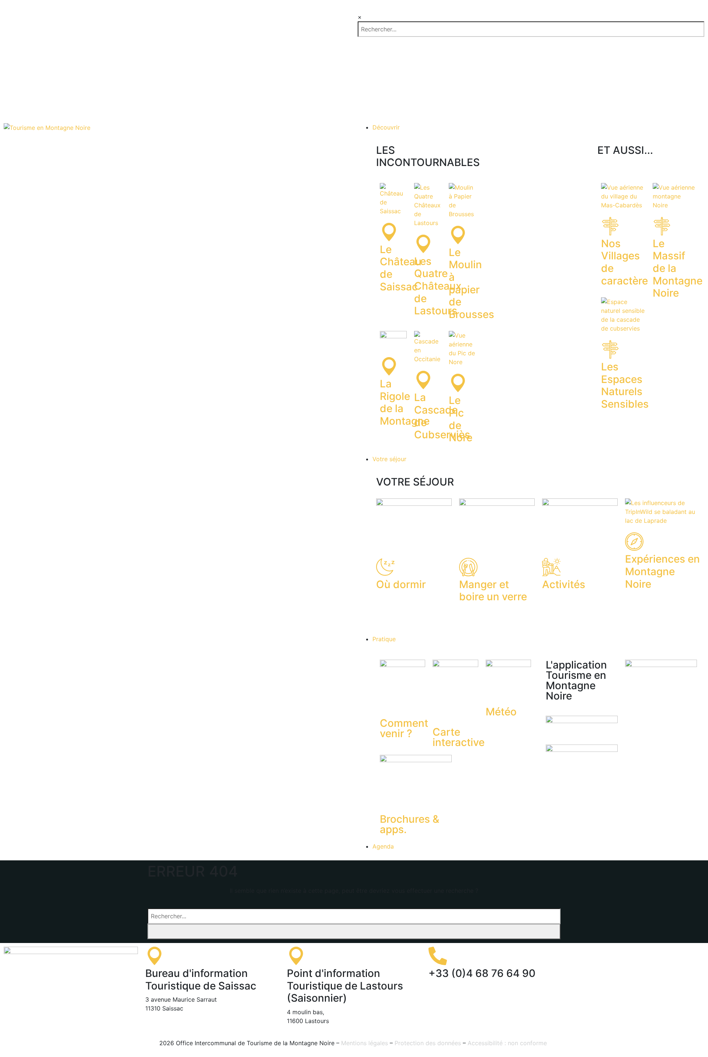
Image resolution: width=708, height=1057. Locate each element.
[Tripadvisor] (660, 956)
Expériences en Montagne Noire (662, 571)
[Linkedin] (640, 956)
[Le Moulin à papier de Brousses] (458, 235)
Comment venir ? (404, 728)
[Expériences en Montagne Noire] (634, 541)
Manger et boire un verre (493, 590)
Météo (501, 711)
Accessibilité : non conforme (508, 1043)
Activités (563, 584)
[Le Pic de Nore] (458, 383)
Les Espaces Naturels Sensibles (625, 385)
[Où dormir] (385, 567)
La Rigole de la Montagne (405, 402)
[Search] (354, 931)
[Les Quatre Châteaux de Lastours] (423, 244)
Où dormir (401, 584)
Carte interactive (459, 737)
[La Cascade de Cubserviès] (423, 380)
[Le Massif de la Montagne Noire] (662, 226)
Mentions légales (364, 1043)
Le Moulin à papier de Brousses (471, 283)
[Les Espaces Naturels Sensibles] (610, 349)
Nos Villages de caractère (624, 262)
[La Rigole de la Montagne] (389, 366)
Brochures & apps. (409, 824)
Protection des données (428, 1043)
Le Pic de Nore (460, 419)
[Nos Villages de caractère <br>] (610, 226)
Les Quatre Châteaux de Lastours (437, 286)
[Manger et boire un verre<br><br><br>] (468, 567)
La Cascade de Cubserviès (442, 416)
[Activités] (551, 567)
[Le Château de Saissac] (389, 232)
